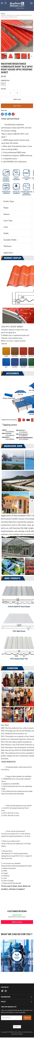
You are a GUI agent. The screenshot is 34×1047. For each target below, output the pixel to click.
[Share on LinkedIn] (9, 114)
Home (3, 13)
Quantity (3, 89)
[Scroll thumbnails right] (31, 56)
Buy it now (17, 106)
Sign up (27, 1018)
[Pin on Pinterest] (13, 114)
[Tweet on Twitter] (6, 114)
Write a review (17, 922)
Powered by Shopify (17, 1034)
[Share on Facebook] (2, 114)
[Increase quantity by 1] (17, 92)
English (16, 1027)
